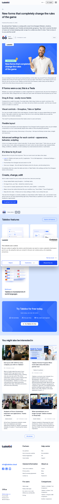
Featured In (44, 475)
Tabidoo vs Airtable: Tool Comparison (47, 487)
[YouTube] (10, 469)
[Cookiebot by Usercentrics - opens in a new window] (50, 240)
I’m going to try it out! (10, 202)
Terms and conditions (28, 468)
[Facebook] (3, 469)
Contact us (25, 475)
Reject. (11, 262)
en (42, 2)
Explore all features (49, 219)
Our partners (26, 450)
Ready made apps (27, 488)
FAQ (42, 450)
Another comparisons (46, 499)
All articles (29, 436)
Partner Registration (27, 455)
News (42, 473)
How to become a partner (29, 453)
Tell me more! (50, 258)
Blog (42, 471)
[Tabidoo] (5, 2)
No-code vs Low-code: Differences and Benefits (29, 491)
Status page (25, 486)
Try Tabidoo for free (30, 324)
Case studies (26, 458)
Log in (5, 158)
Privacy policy (26, 471)
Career (43, 468)
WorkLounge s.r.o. (6, 494)
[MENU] (56, 2)
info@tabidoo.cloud (9, 464)
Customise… (28, 262)
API (42, 455)
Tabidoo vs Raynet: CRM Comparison (47, 495)
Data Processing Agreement (29, 473)
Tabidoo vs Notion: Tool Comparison (47, 491)
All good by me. (48, 262)
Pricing (24, 495)
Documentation (45, 453)
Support (43, 458)
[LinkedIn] (6, 469)
